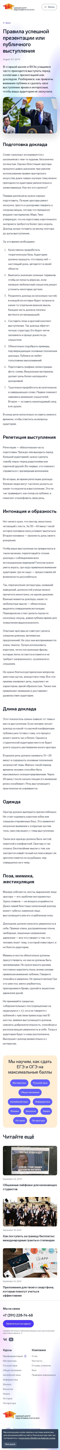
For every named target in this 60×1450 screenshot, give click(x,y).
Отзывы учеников (41, 1365)
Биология (31, 1111)
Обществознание (30, 1092)
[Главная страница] (18, 7)
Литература (38, 1120)
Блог (34, 1370)
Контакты (37, 1360)
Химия (46, 1111)
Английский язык (19, 1101)
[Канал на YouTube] (11, 1339)
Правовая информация (44, 1375)
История (20, 1120)
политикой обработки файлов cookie (37, 1438)
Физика (14, 1111)
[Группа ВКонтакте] (5, 1339)
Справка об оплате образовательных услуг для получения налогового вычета (28, 1332)
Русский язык (40, 1083)
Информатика (42, 1101)
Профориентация (13, 1356)
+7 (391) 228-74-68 (18, 1315)
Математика (19, 1083)
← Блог (7, 22)
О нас (35, 1356)
